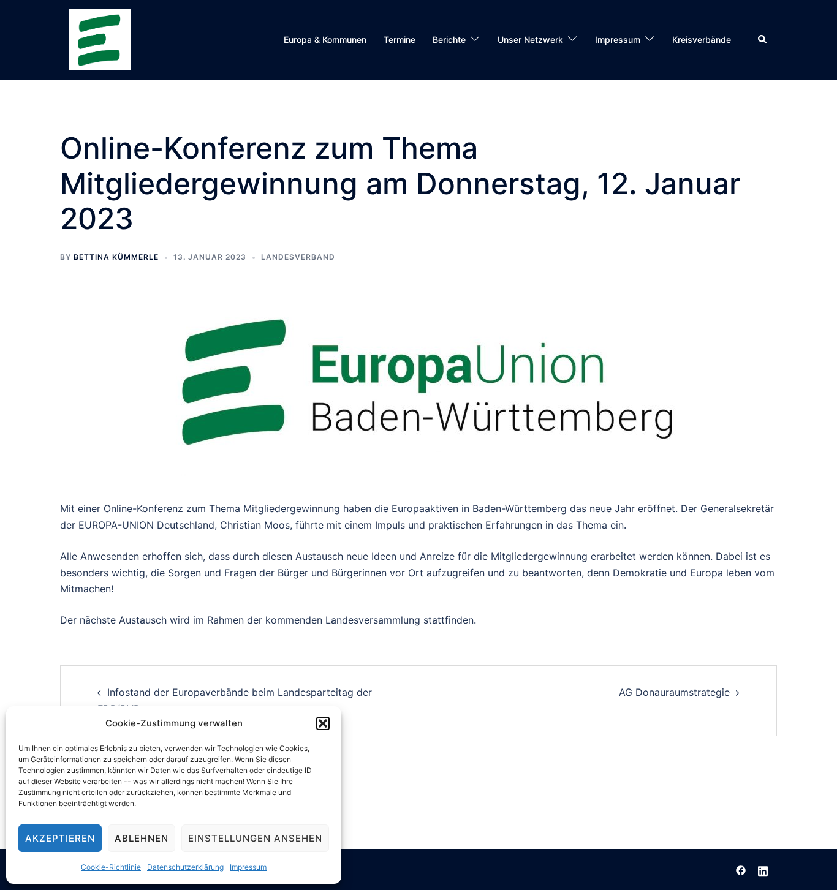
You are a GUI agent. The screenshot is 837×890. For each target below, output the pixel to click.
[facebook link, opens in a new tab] (741, 869)
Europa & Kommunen (325, 39)
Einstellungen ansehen (255, 838)
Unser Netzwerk (530, 39)
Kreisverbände (701, 39)
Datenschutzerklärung (185, 867)
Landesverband (298, 257)
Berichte (449, 39)
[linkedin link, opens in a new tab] (763, 869)
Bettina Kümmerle (116, 257)
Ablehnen (142, 838)
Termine (399, 39)
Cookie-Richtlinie (111, 867)
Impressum (248, 867)
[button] (323, 723)
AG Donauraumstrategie (674, 692)
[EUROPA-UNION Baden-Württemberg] (100, 38)
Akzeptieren (60, 838)
